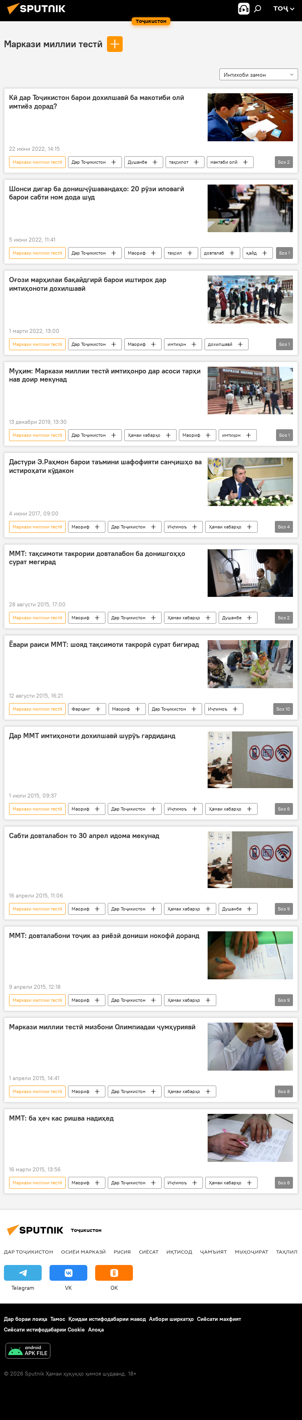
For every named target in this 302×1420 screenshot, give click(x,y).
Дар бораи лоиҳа (25, 1318)
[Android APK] (28, 1352)
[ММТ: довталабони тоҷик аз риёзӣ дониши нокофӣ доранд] (250, 955)
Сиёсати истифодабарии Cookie (44, 1329)
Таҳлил (287, 1251)
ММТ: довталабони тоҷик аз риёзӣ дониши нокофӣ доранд (104, 935)
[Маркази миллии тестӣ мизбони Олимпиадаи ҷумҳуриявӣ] (250, 1047)
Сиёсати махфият (219, 1318)
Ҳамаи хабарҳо (144, 435)
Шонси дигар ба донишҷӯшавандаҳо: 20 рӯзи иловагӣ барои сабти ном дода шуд (96, 193)
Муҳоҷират (251, 1251)
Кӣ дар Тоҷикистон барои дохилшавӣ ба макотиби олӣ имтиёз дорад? (96, 102)
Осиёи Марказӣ (83, 1251)
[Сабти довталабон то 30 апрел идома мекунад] (250, 859)
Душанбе (137, 162)
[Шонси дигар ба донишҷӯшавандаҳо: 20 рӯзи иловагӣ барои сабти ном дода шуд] (250, 208)
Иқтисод (179, 1251)
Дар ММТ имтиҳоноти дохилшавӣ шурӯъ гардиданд (92, 735)
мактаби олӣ (224, 162)
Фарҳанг (81, 709)
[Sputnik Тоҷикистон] (38, 15)
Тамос (57, 1318)
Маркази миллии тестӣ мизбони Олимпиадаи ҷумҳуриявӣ (102, 1027)
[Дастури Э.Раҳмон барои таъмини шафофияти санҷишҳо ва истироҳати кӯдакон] (250, 482)
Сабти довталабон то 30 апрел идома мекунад (84, 835)
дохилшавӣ (220, 344)
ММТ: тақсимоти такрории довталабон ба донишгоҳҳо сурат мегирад (97, 558)
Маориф (136, 253)
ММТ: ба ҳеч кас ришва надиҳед (61, 1118)
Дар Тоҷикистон (89, 162)
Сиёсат (148, 1251)
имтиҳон (177, 344)
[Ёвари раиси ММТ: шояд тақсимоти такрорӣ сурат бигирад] (250, 664)
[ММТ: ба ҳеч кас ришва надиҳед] (250, 1138)
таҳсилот (178, 162)
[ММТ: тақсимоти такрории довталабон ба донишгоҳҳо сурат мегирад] (250, 573)
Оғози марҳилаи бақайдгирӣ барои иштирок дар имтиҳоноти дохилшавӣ (87, 284)
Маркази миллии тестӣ (53, 44)
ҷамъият (213, 1251)
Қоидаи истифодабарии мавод (107, 1318)
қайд (251, 253)
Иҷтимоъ (177, 527)
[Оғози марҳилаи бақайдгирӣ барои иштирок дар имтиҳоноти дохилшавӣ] (250, 299)
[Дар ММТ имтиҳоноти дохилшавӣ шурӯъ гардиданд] (250, 759)
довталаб (214, 253)
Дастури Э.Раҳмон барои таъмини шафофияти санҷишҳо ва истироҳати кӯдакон (105, 466)
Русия (122, 1251)
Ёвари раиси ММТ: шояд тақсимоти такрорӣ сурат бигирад (104, 644)
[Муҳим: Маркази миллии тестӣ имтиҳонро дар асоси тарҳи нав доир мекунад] (250, 391)
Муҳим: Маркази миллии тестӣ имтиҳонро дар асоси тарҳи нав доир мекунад (105, 375)
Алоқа (96, 1329)
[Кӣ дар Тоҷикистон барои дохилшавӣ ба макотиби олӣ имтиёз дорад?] (250, 117)
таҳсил (175, 253)
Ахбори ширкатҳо (171, 1318)
